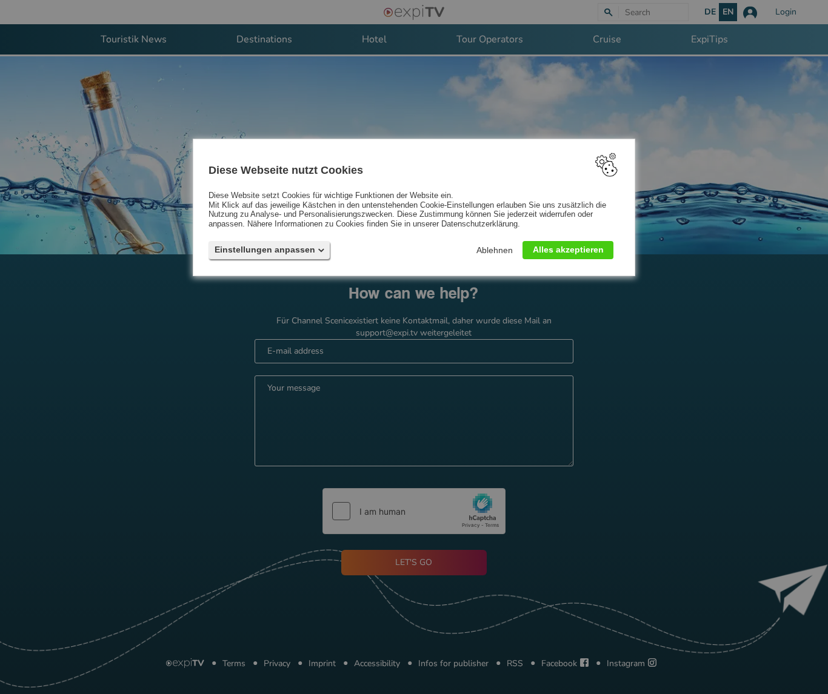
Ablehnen (494, 250)
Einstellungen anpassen (265, 249)
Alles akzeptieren (568, 249)
